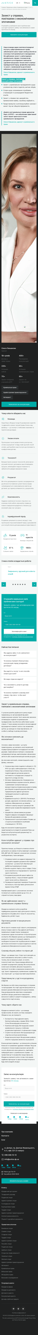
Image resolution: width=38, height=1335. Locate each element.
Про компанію (7, 1132)
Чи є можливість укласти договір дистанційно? (16, 686)
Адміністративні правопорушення (12, 1213)
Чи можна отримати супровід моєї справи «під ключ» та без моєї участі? (16, 695)
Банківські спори (7, 1228)
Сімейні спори (6, 1231)
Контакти (5, 1136)
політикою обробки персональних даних (22, 636)
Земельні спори (6, 1256)
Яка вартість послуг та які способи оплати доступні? (17, 672)
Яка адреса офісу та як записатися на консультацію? (16, 654)
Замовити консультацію (19, 35)
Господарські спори (8, 1204)
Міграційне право (7, 1275)
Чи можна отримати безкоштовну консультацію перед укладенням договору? (16, 663)
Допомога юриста (7, 1293)
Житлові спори (6, 1259)
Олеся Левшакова (8, 348)
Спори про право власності (10, 1253)
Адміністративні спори (8, 1201)
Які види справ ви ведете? (13, 679)
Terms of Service (18, 1320)
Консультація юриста (8, 1296)
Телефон (5, 1093)
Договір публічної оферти (9, 1299)
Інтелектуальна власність (9, 1216)
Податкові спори (6, 1197)
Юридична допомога (8, 1290)
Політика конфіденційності (19, 1313)
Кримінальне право (7, 1268)
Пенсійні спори (6, 1244)
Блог (3, 1140)
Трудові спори (6, 1210)
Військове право (6, 1271)
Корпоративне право (8, 1207)
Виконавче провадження (9, 1278)
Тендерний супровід (8, 1194)
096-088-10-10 (10, 1155)
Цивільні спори (6, 1250)
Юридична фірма (7, 1287)
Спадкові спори (6, 1234)
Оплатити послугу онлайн (19, 1181)
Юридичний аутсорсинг (9, 1191)
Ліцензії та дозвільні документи (12, 1219)
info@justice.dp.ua (11, 1159)
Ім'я (4, 1085)
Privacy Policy (32, 1318)
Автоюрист (5, 1265)
